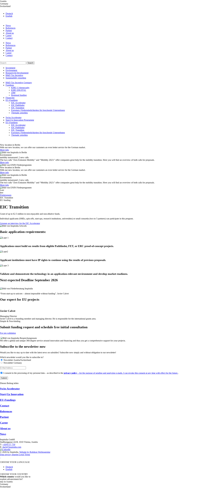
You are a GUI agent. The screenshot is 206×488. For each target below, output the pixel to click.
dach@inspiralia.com (12, 447)
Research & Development (17, 73)
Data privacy (6, 454)
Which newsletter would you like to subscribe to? (22, 357)
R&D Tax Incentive (14, 75)
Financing (10, 97)
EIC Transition (17, 108)
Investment (10, 68)
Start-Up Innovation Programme (20, 120)
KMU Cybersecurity (20, 87)
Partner (9, 30)
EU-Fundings (12, 100)
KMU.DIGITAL (18, 90)
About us (10, 33)
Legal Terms (24, 454)
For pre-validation (8, 333)
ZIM (13, 92)
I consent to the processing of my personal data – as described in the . (91, 373)
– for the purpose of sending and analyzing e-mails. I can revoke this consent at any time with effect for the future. (121, 373)
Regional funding (19, 95)
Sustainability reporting (16, 78)
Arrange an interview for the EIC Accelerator (20, 223)
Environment (11, 70)
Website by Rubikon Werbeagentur (34, 452)
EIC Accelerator (18, 103)
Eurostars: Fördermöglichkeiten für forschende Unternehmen (38, 110)
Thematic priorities (19, 113)
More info (4, 150)
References (10, 28)
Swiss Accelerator (13, 117)
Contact (9, 38)
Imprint (15, 454)
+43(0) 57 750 (8, 444)
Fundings (10, 85)
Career (8, 35)
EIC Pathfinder (18, 105)
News (8, 25)
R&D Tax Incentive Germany (19, 82)
